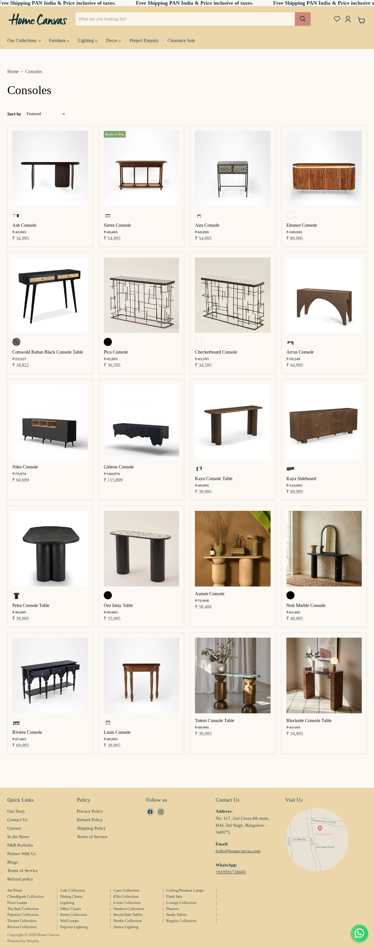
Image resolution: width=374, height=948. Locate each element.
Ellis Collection (125, 896)
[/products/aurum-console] (233, 549)
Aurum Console (209, 593)
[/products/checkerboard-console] (233, 295)
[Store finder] (317, 839)
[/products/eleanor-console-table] (324, 169)
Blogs (12, 862)
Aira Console (207, 225)
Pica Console (116, 352)
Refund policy (20, 879)
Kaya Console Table (214, 478)
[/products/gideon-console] (141, 422)
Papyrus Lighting (74, 927)
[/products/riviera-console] (50, 676)
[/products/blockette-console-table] (324, 676)
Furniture (58, 40)
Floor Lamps (17, 902)
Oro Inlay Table (118, 605)
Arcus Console (300, 352)
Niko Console (25, 466)
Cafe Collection (72, 890)
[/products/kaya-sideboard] (324, 422)
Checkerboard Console (216, 352)
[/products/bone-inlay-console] (233, 169)
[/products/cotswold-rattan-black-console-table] (50, 295)
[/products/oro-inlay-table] (141, 549)
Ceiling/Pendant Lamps (185, 890)
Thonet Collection (22, 920)
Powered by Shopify (23, 941)
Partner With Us (21, 853)
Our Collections (22, 40)
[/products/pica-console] (141, 295)
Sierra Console (117, 225)
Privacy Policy (90, 811)
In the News (18, 836)
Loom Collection (127, 902)
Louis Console (117, 732)
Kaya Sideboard (301, 478)
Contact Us (17, 819)
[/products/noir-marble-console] (324, 549)
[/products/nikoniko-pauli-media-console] (50, 422)
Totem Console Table (214, 720)
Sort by (14, 114)
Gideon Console (119, 466)
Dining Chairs (71, 896)
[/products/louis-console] (141, 676)
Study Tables (176, 914)
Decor (112, 40)
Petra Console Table (30, 605)
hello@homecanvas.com (238, 851)
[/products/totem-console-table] (233, 676)
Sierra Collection (73, 914)
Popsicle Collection (23, 914)
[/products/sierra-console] (141, 169)
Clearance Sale (181, 40)
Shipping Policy (91, 828)
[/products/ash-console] (50, 169)
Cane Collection (126, 890)
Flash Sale (174, 896)
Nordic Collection (127, 920)
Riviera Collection (22, 927)
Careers (14, 828)
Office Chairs (70, 909)
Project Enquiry (144, 40)
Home (13, 71)
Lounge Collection (181, 902)
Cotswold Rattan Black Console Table (47, 352)
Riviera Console (27, 732)
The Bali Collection (23, 909)
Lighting (86, 40)
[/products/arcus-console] (324, 295)
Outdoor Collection (128, 909)
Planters (172, 909)
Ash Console (24, 225)
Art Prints (14, 890)
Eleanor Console (301, 225)
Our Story (16, 811)
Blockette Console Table (309, 720)
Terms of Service (22, 870)
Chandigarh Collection (25, 896)
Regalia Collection (181, 920)
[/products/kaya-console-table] (233, 422)
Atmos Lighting (125, 927)
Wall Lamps (69, 920)
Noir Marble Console (305, 605)
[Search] (303, 19)
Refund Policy (90, 819)
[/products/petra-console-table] (50, 549)
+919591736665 (231, 872)
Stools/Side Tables (128, 914)
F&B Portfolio (20, 845)
